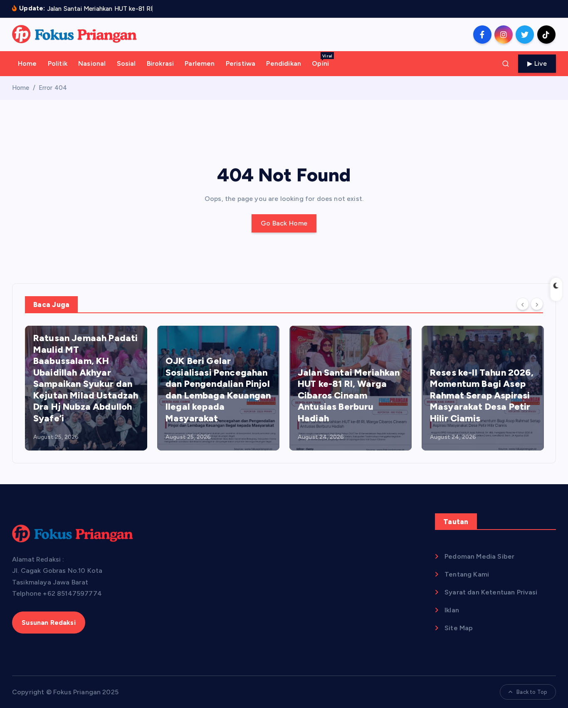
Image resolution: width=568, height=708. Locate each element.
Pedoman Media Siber (479, 556)
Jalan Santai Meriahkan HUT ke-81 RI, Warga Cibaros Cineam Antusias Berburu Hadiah (349, 395)
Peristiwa (240, 63)
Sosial (126, 63)
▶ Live (537, 63)
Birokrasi (160, 63)
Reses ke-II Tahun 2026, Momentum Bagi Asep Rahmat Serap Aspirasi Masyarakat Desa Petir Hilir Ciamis (481, 395)
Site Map (459, 628)
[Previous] (522, 304)
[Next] (537, 304)
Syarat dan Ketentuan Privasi (491, 592)
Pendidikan (283, 63)
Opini (322, 60)
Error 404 (53, 88)
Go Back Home (284, 223)
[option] (86, 388)
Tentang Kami (467, 574)
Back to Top (531, 692)
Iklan (452, 610)
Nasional (92, 63)
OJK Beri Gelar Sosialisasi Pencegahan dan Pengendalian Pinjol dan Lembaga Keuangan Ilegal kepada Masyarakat (218, 389)
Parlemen (200, 63)
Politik (57, 63)
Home (27, 63)
